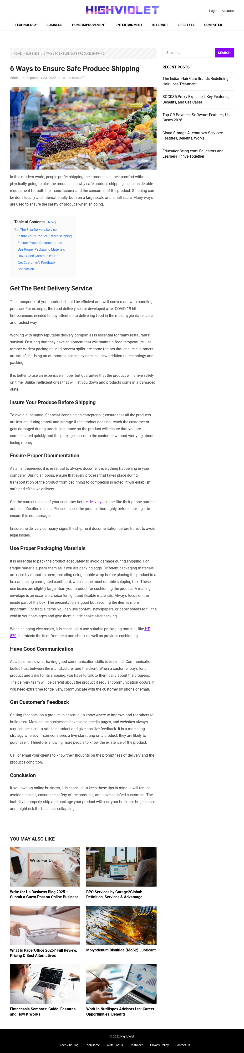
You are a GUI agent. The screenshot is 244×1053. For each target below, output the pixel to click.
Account (228, 11)
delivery (95, 502)
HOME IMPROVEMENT (89, 25)
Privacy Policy (159, 1045)
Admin (15, 78)
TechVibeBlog (69, 1045)
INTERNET (160, 25)
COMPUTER (213, 25)
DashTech (136, 1045)
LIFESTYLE (186, 25)
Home (18, 53)
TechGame (92, 1045)
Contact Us (182, 1045)
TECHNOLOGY (26, 25)
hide (51, 222)
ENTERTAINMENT (129, 25)
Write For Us (115, 1045)
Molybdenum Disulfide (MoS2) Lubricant (121, 950)
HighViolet (127, 1036)
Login (213, 11)
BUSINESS (54, 25)
